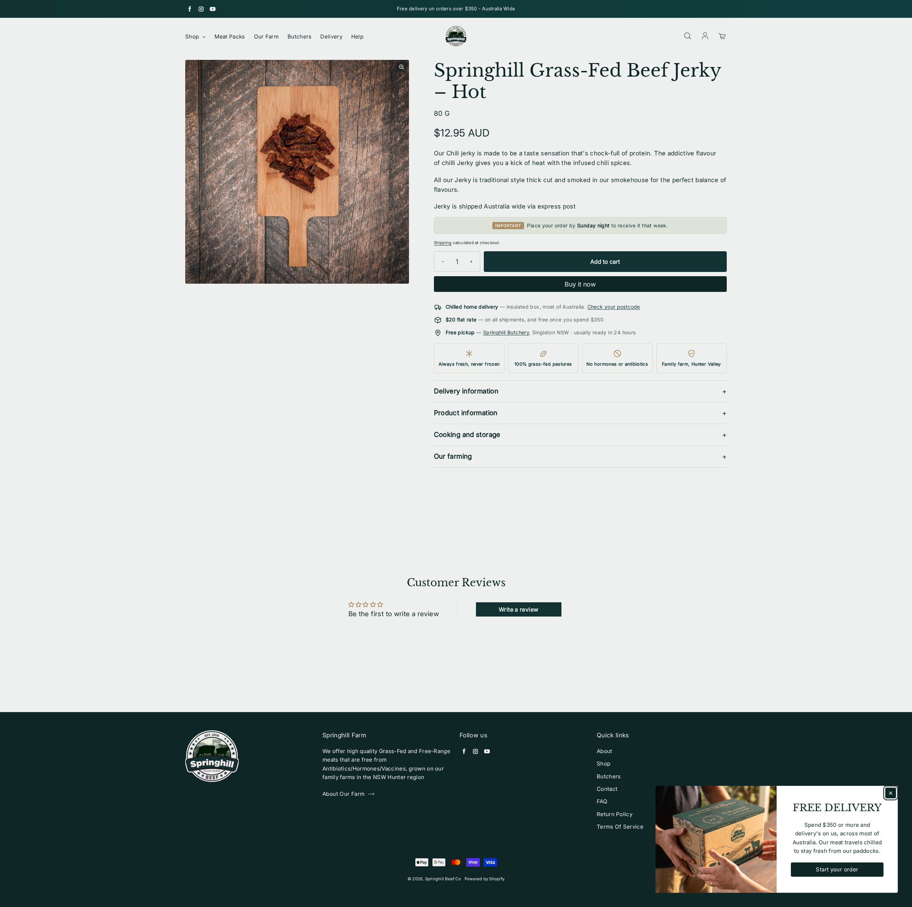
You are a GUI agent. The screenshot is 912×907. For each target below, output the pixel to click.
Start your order (837, 869)
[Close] (890, 793)
